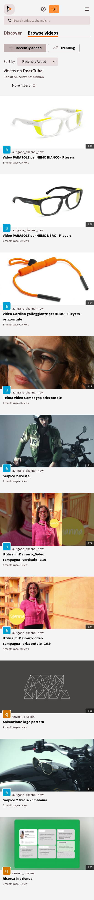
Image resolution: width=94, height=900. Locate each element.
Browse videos (43, 33)
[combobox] (34, 62)
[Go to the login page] (54, 9)
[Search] (10, 20)
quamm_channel (23, 716)
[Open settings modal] (43, 9)
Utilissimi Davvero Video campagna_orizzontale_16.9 (26, 641)
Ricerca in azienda (17, 878)
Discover (13, 33)
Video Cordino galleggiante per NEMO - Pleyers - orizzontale (42, 316)
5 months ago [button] (11, 805)
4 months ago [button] (11, 403)
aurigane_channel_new (28, 152)
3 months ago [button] (11, 163)
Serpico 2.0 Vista (16, 476)
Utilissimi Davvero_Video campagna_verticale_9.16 (24, 557)
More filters (21, 85)
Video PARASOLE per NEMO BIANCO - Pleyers (39, 157)
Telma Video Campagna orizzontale (32, 397)
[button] (54, 62)
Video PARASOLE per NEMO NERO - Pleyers (37, 235)
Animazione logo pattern (23, 721)
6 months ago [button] (11, 884)
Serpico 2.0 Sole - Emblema (25, 800)
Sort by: (10, 61)
